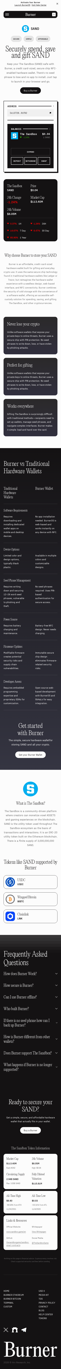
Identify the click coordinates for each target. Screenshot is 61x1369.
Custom (8, 1306)
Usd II (42, 1291)
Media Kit (44, 1295)
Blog (41, 1310)
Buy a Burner (30, 90)
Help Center (46, 1314)
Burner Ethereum (14, 1295)
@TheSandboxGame (40, 1243)
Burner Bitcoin (12, 1298)
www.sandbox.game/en (16, 1231)
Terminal (9, 1302)
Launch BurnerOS (22, 5)
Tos (41, 1298)
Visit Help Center (39, 5)
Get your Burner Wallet (30, 754)
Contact (43, 1306)
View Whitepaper (39, 1231)
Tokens (43, 1318)
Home (6, 1291)
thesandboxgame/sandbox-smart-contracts (17, 1244)
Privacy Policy (47, 1302)
